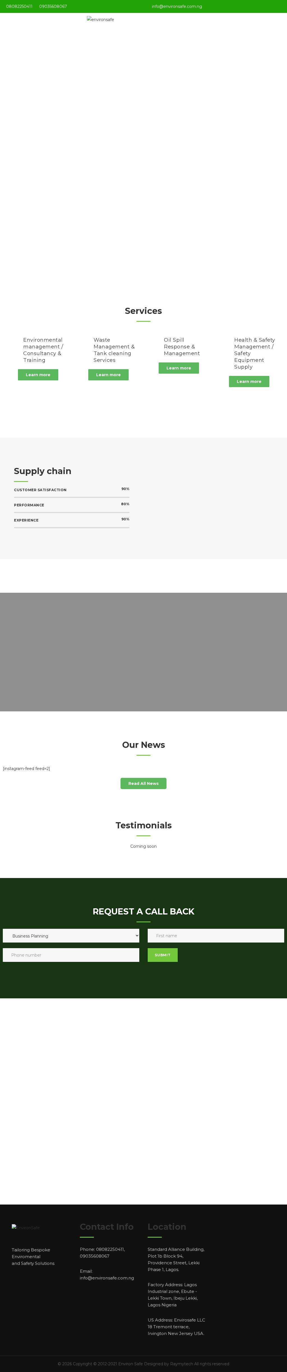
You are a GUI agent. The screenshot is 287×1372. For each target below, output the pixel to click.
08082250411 (19, 6)
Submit (163, 955)
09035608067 (53, 6)
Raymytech (181, 1363)
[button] (38, 374)
